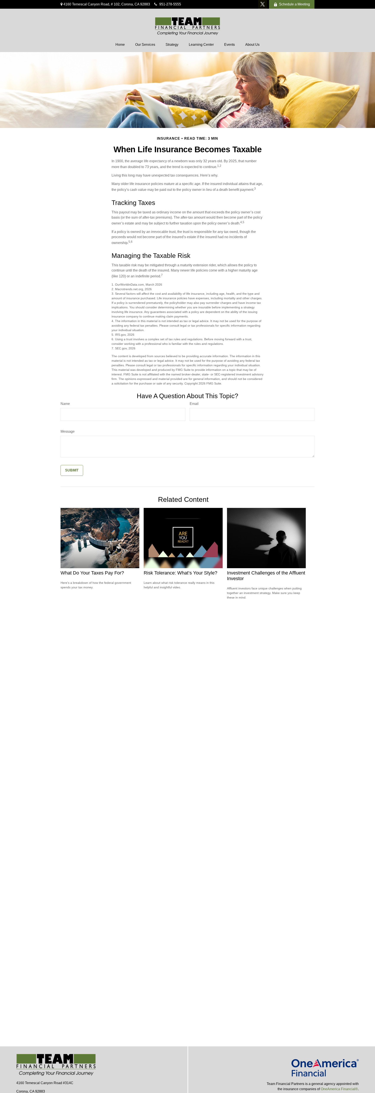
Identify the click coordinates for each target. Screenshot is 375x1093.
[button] (120, 44)
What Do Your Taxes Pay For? (92, 573)
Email (194, 404)
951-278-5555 (170, 4)
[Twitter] (262, 4)
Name (65, 404)
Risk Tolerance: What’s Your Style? (180, 573)
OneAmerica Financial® (339, 1089)
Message (68, 431)
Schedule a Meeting (294, 4)
